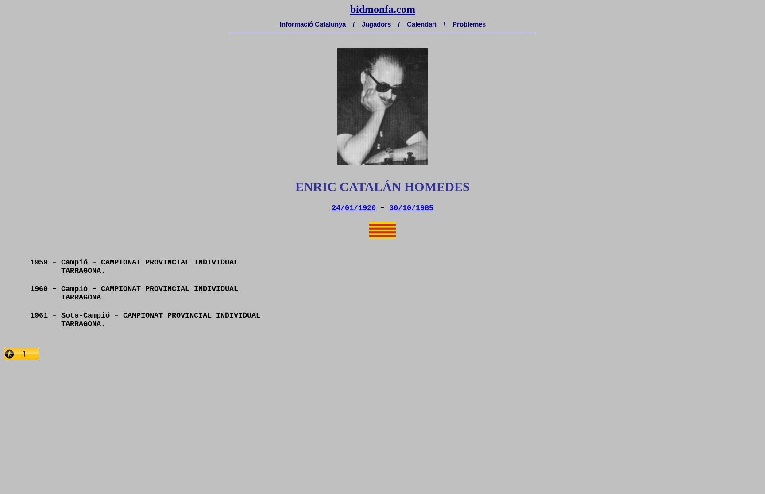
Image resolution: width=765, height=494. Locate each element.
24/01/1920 (354, 208)
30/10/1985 (411, 208)
